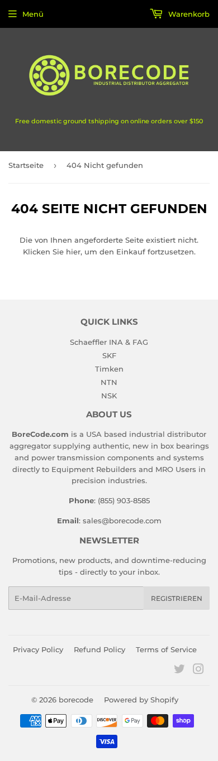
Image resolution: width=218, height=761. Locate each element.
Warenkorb (188, 13)
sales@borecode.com (122, 520)
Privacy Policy (38, 649)
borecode (76, 699)
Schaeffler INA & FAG (109, 342)
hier (73, 251)
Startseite (26, 165)
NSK (109, 395)
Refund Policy (99, 649)
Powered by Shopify (141, 699)
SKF (109, 355)
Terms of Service (166, 649)
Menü (33, 13)
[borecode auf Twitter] (179, 670)
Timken (109, 368)
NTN (109, 382)
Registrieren (176, 598)
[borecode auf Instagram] (198, 670)
